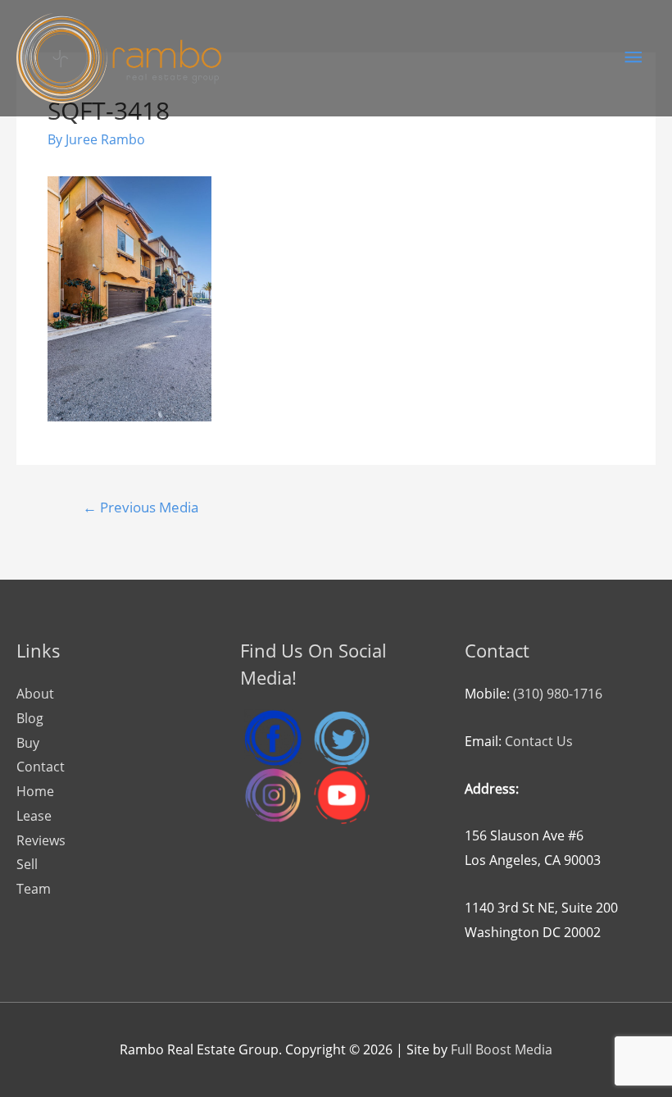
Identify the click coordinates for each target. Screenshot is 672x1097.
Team (33, 889)
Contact (40, 767)
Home (35, 791)
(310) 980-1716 (557, 694)
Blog (29, 718)
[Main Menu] (633, 57)
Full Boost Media (501, 1049)
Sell (27, 864)
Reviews (41, 840)
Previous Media (140, 507)
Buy (27, 743)
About (35, 694)
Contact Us (539, 741)
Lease (34, 816)
